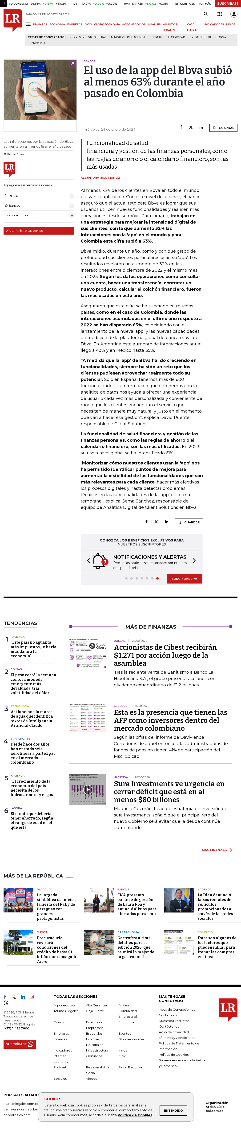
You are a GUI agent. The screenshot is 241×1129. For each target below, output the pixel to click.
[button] (87, 561)
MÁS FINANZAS (214, 850)
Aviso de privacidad (174, 1032)
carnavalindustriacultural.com (26, 1109)
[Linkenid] (25, 998)
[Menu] (29, 24)
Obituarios (94, 1056)
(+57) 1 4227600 (16, 1028)
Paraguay (44, 889)
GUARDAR (226, 128)
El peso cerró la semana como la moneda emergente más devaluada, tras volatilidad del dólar (33, 684)
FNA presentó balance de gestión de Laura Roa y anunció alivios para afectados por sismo (137, 904)
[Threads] (8, 1004)
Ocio (122, 1056)
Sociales (60, 1078)
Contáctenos (169, 1026)
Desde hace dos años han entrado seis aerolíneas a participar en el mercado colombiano (33, 753)
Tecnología (20, 706)
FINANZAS (40, 24)
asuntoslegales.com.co (21, 1104)
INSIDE (230, 24)
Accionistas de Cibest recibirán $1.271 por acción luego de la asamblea (165, 655)
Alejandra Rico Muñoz (100, 177)
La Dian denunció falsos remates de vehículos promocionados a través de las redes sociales (215, 907)
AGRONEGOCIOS (134, 24)
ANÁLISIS (154, 24)
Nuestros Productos (174, 1021)
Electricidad (175, 37)
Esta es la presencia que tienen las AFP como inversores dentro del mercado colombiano (170, 720)
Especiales (94, 1033)
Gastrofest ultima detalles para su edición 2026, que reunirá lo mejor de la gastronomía (135, 947)
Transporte (20, 738)
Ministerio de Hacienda (128, 37)
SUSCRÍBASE (228, 3)
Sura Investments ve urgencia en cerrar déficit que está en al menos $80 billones (169, 792)
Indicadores (63, 1050)
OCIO (88, 24)
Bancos (123, 889)
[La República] (13, 27)
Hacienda (17, 636)
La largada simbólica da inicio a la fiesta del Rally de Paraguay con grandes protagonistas (57, 907)
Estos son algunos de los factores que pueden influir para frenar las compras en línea (217, 947)
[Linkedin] (201, 127)
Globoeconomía (131, 1039)
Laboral (17, 808)
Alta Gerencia (96, 1005)
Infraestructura (97, 1050)
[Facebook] (181, 127)
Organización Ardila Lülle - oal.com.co (217, 1107)
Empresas (61, 1033)
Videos (91, 1078)
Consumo (61, 1022)
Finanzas (60, 1039)
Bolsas (16, 669)
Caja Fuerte (95, 1011)
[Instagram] (33, 998)
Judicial (43, 932)
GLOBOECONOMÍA (107, 24)
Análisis (124, 1005)
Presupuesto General (90, 37)
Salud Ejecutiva (130, 1067)
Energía (156, 37)
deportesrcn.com (17, 1115)
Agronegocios (65, 1005)
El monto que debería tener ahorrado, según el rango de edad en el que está (32, 821)
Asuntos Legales (66, 1011)
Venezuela (38, 43)
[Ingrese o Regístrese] (233, 14)
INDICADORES (214, 24)
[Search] (205, 14)
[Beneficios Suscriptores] (219, 14)
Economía (126, 1022)
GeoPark (222, 37)
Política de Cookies (135, 1115)
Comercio (205, 932)
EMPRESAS (75, 24)
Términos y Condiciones (177, 1038)
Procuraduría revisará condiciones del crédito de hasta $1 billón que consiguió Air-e (56, 950)
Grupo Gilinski (200, 37)
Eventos (125, 1033)
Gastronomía (128, 932)
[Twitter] (191, 127)
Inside (123, 1050)
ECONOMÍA (57, 24)
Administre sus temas (26, 230)
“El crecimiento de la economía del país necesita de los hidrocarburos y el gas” (32, 788)
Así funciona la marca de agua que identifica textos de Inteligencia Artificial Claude (32, 719)
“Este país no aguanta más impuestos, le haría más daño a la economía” (33, 649)
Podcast (60, 1067)
